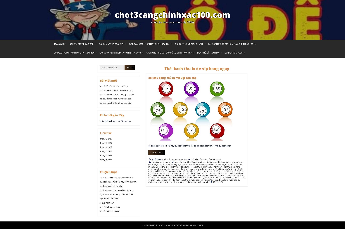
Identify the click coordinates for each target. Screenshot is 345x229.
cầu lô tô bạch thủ (191, 171)
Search (129, 67)
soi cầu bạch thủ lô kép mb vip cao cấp (117, 94)
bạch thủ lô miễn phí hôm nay (193, 164)
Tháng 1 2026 (106, 159)
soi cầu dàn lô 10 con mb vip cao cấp (116, 90)
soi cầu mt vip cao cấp (111, 44)
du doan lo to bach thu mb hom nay (188, 177)
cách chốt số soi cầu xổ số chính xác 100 (169, 52)
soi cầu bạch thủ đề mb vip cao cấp (115, 103)
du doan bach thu (212, 173)
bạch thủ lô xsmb (218, 169)
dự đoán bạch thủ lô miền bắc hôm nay (190, 180)
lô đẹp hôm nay (233, 52)
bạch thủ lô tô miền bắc (181, 167)
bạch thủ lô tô (163, 167)
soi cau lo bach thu (202, 182)
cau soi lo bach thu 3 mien (211, 171)
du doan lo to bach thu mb (160, 177)
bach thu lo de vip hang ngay (225, 162)
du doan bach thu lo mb (185, 175)
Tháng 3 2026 (106, 151)
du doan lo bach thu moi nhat (231, 175)
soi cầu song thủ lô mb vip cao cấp (172, 78)
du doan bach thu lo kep (163, 175)
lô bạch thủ (172, 182)
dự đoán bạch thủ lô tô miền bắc (222, 180)
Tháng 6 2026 (106, 138)
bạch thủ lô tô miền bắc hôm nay (207, 167)
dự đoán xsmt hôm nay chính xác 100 (74, 52)
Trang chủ (59, 44)
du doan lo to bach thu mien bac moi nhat (223, 177)
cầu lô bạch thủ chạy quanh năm (168, 171)
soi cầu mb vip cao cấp (82, 44)
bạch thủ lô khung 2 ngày (168, 164)
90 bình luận (218, 182)
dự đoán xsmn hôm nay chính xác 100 (149, 44)
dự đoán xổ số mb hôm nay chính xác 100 (230, 44)
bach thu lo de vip (204, 162)
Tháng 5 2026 (106, 143)
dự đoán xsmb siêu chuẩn (189, 44)
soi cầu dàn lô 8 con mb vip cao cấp (115, 98)
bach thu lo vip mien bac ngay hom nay (193, 169)
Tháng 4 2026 (106, 147)
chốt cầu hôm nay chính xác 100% (206, 159)
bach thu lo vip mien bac (164, 169)
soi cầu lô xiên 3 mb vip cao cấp (114, 86)
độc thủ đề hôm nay (208, 52)
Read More (156, 152)
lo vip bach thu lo (185, 182)
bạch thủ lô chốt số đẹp (185, 162)
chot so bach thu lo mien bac (191, 173)
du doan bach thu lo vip (206, 175)
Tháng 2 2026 (106, 155)
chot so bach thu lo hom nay (165, 173)
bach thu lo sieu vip (216, 164)
